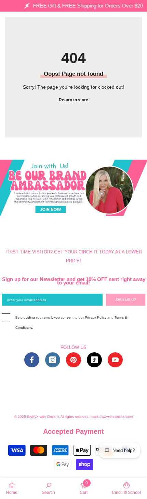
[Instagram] (53, 360)
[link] (48, 488)
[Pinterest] (73, 360)
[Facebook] (32, 360)
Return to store (73, 100)
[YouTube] (115, 360)
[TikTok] (94, 360)
